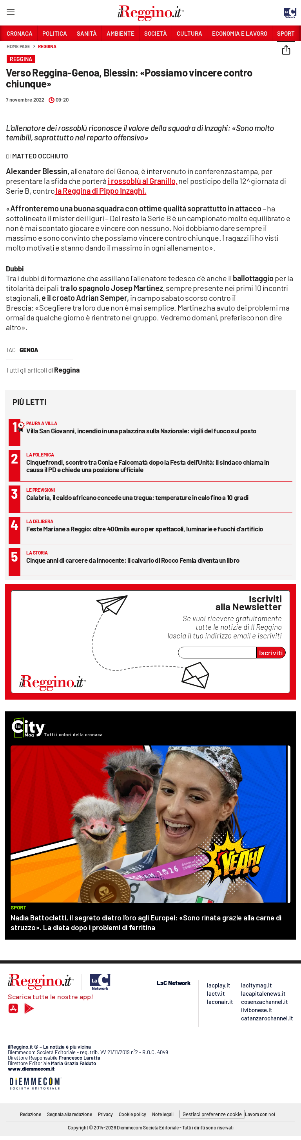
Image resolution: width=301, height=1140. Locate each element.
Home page (18, 46)
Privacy (105, 1114)
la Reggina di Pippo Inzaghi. (100, 190)
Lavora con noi (260, 1114)
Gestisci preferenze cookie (212, 1114)
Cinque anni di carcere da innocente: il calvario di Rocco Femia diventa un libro (132, 560)
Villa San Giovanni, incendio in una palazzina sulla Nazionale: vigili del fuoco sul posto (141, 431)
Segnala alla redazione (69, 1114)
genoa (29, 349)
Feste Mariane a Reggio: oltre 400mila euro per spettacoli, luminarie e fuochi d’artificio (144, 529)
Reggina (47, 46)
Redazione (30, 1114)
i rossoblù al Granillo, (143, 180)
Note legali (163, 1114)
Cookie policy (132, 1114)
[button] (286, 50)
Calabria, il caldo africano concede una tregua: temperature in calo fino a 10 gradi (137, 497)
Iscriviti (271, 652)
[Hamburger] (10, 13)
